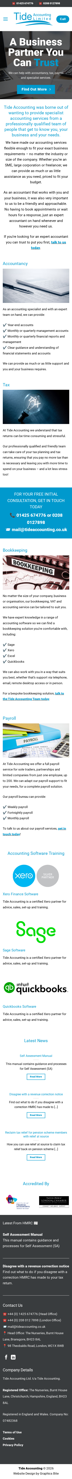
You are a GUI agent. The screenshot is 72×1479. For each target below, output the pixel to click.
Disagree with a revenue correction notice (36, 1094)
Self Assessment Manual (36, 1056)
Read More (36, 1076)
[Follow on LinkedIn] (13, 1357)
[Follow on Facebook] (6, 1357)
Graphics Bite (49, 1473)
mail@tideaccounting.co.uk (39, 529)
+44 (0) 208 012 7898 (23, 1320)
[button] (5, 19)
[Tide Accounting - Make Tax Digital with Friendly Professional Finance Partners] (33, 19)
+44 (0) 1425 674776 (23, 1314)
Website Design (24, 1473)
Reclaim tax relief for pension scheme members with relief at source (36, 1134)
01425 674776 (31, 515)
